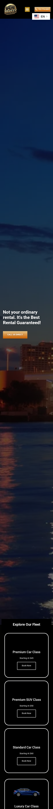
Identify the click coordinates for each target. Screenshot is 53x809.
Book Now (26, 665)
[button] (27, 9)
